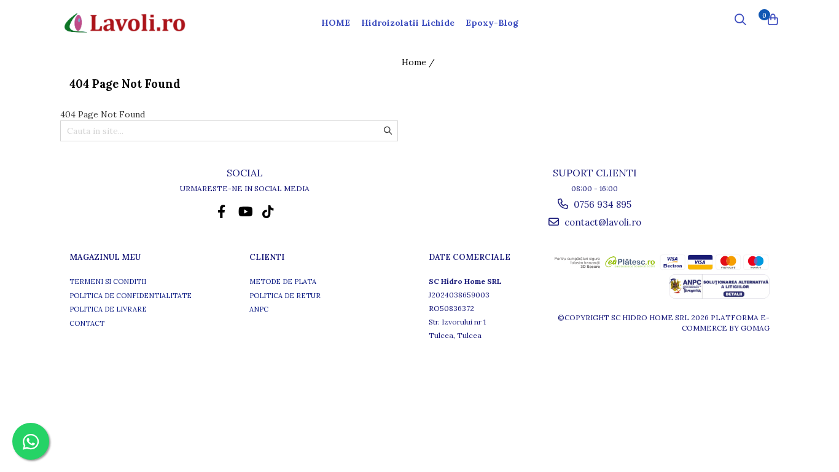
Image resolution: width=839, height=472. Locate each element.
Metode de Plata (282, 281)
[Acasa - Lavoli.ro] (124, 23)
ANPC (258, 309)
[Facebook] (221, 211)
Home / (419, 62)
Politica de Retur (285, 295)
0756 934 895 (601, 204)
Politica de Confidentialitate (130, 295)
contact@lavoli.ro (601, 222)
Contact (86, 323)
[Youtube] (245, 211)
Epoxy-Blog (492, 22)
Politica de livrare (108, 309)
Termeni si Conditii (107, 281)
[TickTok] (268, 211)
